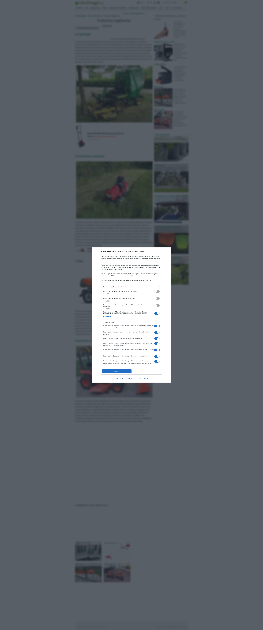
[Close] (167, 252)
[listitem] (131, 287)
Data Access (131, 378)
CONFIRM (117, 371)
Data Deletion (119, 378)
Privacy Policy (143, 378)
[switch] (157, 291)
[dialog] (131, 315)
